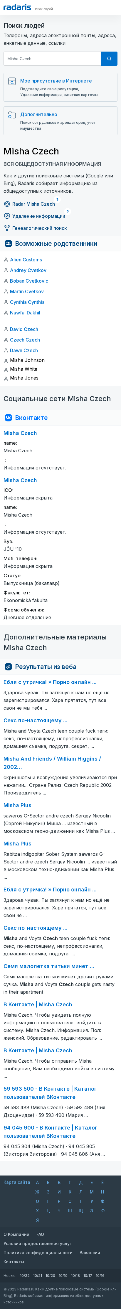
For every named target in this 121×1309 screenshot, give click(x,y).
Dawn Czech (24, 350)
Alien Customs (26, 260)
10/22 (25, 1275)
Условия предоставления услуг (37, 1243)
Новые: (10, 1275)
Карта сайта (17, 1182)
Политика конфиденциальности (38, 1252)
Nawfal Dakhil (25, 313)
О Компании (16, 1234)
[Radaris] (17, 7)
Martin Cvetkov (27, 291)
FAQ (40, 1234)
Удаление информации (38, 216)
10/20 (50, 1275)
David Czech (24, 329)
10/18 (75, 1275)
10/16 (100, 1275)
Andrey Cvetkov (28, 270)
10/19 (63, 1275)
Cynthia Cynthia (27, 302)
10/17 (87, 1275)
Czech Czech (25, 340)
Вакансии (90, 1252)
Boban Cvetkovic (29, 281)
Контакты (14, 1261)
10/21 (37, 1275)
